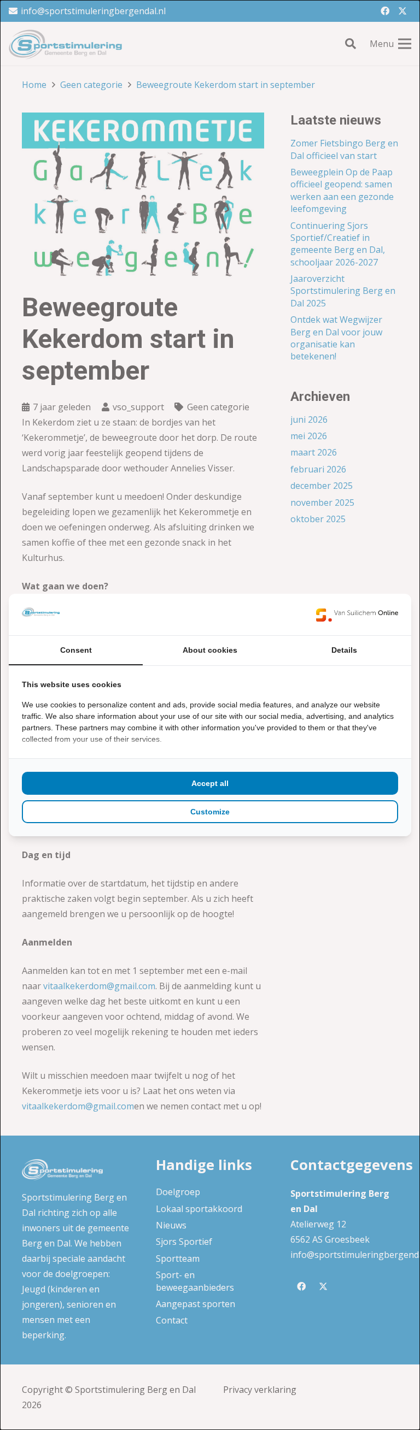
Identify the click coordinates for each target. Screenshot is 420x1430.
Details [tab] (344, 650)
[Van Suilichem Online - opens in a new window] (357, 614)
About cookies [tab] (210, 650)
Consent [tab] (76, 650)
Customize (210, 811)
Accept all (210, 783)
